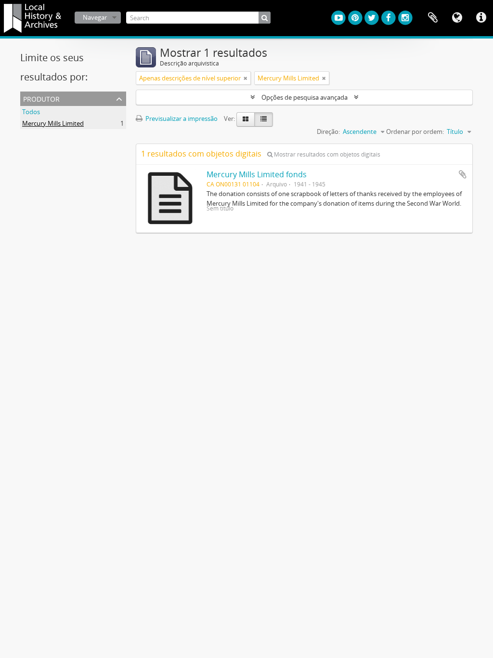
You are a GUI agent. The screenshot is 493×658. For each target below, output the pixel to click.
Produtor (41, 98)
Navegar (95, 17)
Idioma (457, 18)
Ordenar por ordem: (415, 131)
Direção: (328, 131)
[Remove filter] (245, 78)
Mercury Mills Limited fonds (257, 174)
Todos (31, 111)
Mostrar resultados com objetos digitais (326, 154)
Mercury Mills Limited (53, 123)
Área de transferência (433, 18)
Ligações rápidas (481, 18)
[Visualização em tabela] (263, 119)
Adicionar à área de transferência (462, 174)
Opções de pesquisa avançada (304, 97)
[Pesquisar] (265, 18)
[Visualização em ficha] (245, 119)
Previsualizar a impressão (181, 118)
